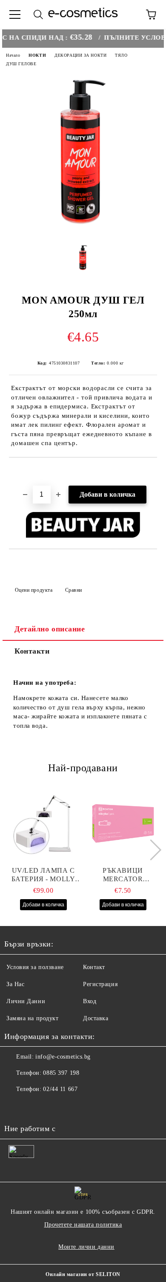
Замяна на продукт (32, 1018)
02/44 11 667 (60, 1089)
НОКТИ (37, 55)
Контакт (94, 967)
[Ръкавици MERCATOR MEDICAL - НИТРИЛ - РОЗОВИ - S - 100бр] (123, 823)
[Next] (150, 849)
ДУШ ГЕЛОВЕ (21, 63)
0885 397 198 (61, 1073)
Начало (13, 55)
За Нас (15, 984)
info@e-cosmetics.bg (63, 1056)
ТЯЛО (121, 55)
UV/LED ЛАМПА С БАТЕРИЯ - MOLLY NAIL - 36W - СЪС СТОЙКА (43, 875)
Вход (89, 1001)
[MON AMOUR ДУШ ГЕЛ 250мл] (83, 231)
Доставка (95, 1018)
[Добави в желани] (151, 472)
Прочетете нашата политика (83, 1224)
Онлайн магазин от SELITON (83, 1274)
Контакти (31, 651)
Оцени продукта (33, 590)
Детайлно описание (49, 629)
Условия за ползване (35, 967)
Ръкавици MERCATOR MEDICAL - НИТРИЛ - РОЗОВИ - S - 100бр (123, 875)
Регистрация (100, 984)
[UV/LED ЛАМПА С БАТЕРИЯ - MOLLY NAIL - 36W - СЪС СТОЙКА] (43, 823)
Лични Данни (25, 1001)
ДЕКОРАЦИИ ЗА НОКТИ (80, 55)
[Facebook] (15, 1106)
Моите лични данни (86, 1247)
